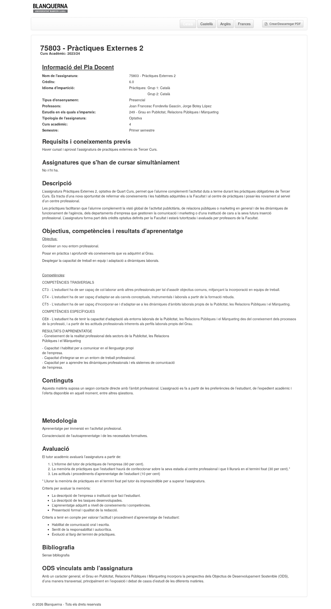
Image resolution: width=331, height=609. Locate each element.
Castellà (206, 23)
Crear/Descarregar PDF (284, 24)
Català (188, 23)
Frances (244, 23)
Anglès (225, 23)
